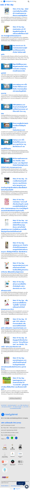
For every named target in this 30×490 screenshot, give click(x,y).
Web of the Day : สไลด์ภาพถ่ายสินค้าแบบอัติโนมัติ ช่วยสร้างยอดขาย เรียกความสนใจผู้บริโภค (20, 12)
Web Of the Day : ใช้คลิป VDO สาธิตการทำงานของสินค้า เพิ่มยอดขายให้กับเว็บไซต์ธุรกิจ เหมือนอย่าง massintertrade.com (14, 323)
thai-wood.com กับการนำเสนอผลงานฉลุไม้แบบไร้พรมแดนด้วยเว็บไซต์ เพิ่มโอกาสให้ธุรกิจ (14, 49)
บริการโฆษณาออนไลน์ (17, 407)
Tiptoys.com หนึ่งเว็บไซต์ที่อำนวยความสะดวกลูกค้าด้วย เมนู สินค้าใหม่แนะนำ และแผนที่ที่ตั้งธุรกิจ (13, 144)
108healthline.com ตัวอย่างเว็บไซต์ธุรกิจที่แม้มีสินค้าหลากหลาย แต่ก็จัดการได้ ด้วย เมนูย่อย (14, 109)
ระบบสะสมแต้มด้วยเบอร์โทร (15, 408)
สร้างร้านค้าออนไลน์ (12, 405)
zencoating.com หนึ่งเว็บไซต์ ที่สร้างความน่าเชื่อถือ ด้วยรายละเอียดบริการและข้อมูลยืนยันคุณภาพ (14, 88)
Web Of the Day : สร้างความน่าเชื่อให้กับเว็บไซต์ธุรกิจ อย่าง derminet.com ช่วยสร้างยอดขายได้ (13, 286)
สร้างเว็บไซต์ (3, 405)
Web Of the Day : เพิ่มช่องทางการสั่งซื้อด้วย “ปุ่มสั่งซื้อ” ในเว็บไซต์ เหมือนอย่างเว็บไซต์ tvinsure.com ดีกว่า (14, 304)
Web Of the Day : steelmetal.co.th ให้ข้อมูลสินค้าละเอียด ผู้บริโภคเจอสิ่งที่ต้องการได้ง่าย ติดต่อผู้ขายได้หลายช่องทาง (14, 31)
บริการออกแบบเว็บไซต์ (6, 407)
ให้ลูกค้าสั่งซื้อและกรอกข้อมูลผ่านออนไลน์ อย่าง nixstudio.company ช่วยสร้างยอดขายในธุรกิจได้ (14, 68)
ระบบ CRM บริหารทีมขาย (23, 405)
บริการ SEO (25, 407)
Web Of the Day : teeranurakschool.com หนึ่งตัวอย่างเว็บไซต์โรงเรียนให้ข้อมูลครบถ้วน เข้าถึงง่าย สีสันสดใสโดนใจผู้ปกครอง (14, 267)
